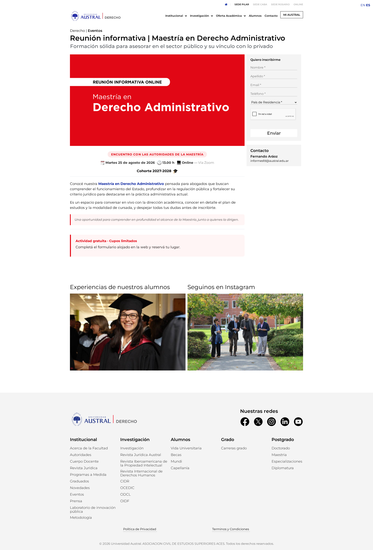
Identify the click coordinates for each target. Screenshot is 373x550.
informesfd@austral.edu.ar (269, 161)
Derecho (77, 31)
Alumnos (180, 439)
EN (363, 5)
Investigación (135, 439)
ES (368, 5)
